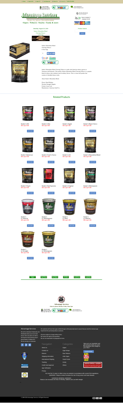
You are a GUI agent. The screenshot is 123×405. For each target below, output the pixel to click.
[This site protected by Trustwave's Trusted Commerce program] (24, 366)
